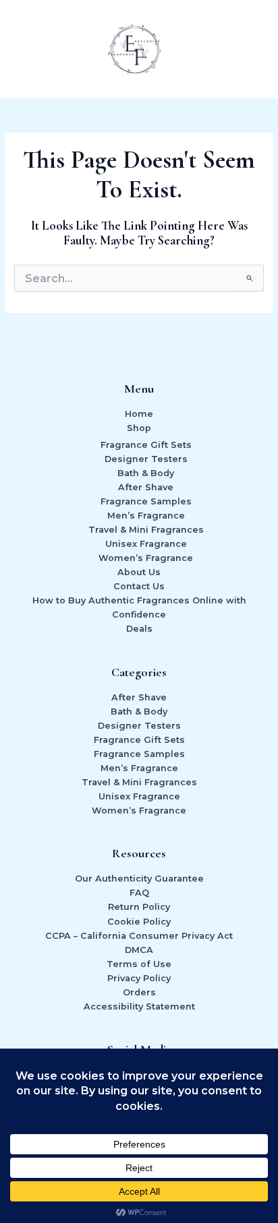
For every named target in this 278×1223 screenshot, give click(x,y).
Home (139, 414)
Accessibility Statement (139, 1006)
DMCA (139, 950)
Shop (139, 428)
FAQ (139, 893)
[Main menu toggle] (251, 49)
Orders (139, 992)
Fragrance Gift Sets (146, 445)
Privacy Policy (139, 978)
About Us (139, 572)
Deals (139, 629)
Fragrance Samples (146, 501)
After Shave (145, 487)
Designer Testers (146, 459)
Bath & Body (145, 473)
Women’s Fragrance (146, 558)
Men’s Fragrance (146, 515)
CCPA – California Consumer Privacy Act (139, 936)
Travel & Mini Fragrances (146, 530)
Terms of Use (139, 964)
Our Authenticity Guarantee (139, 878)
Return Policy (139, 907)
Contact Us (139, 586)
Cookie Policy (139, 922)
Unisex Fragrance (146, 544)
